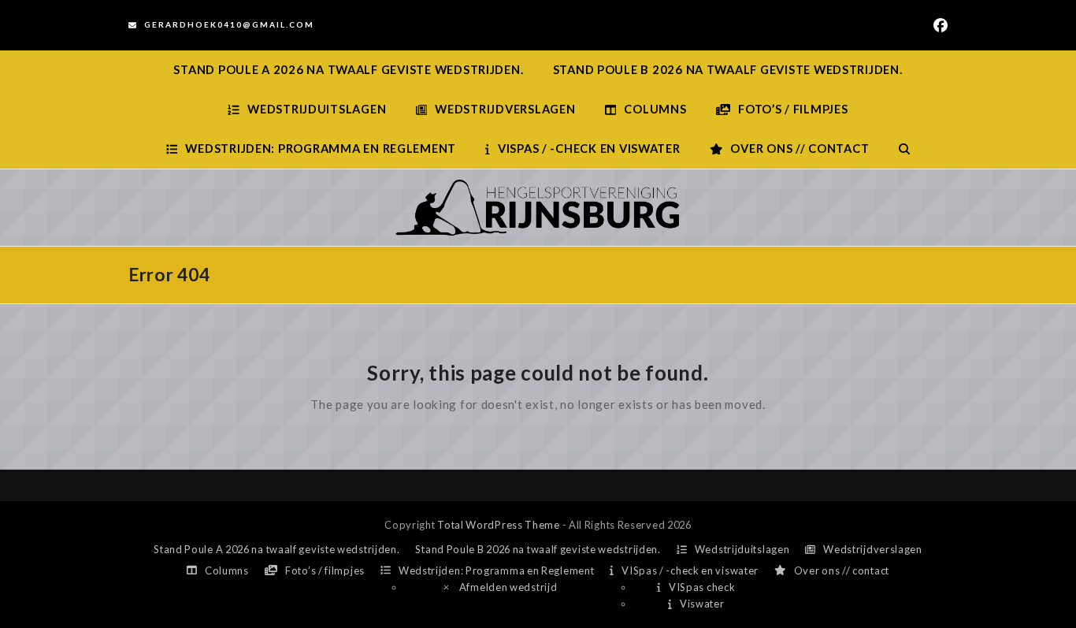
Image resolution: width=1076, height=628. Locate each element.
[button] (904, 149)
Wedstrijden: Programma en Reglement (496, 570)
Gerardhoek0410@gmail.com (229, 24)
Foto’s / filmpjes (325, 570)
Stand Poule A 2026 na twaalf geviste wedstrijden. (276, 549)
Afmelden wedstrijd (508, 587)
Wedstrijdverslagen (872, 549)
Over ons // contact (841, 570)
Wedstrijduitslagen (742, 549)
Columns (227, 570)
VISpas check (702, 587)
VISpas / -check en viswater (690, 570)
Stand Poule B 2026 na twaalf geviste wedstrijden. (537, 549)
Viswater (702, 603)
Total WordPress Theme (498, 524)
